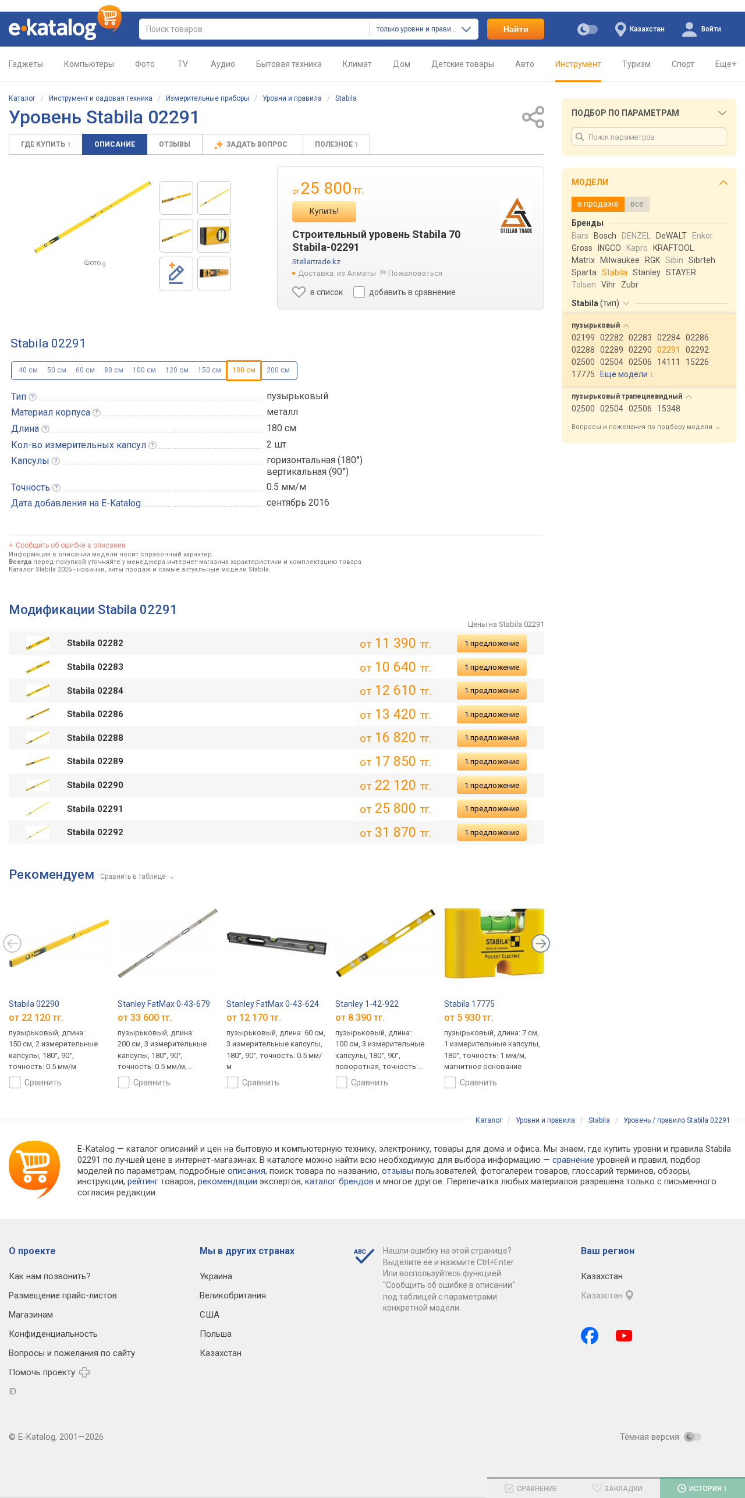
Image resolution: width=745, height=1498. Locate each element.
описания (246, 1171)
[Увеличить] (92, 217)
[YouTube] (624, 1335)
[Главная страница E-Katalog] (65, 29)
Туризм (636, 64)
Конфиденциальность (53, 1334)
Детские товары (462, 64)
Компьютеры (89, 64)
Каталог (22, 98)
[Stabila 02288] (176, 236)
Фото (145, 64)
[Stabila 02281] (214, 236)
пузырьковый (297, 396)
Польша (216, 1334)
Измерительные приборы (207, 98)
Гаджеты (26, 64)
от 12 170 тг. (253, 1017)
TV (183, 64)
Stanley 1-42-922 (367, 1004)
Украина (216, 1276)
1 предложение (491, 643)
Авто (524, 64)
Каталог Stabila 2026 (40, 569)
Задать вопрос (257, 144)
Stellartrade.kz (316, 261)
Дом (401, 64)
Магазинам (31, 1314)
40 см (28, 370)
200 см (278, 370)
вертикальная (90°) (308, 471)
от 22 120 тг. (36, 1017)
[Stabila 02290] (214, 198)
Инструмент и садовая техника (100, 98)
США (209, 1314)
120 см (177, 370)
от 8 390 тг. (360, 1017)
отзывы (397, 1171)
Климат (357, 64)
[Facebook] (589, 1335)
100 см (144, 370)
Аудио (223, 64)
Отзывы (174, 144)
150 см (209, 370)
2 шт (276, 444)
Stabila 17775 (469, 1004)
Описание (114, 144)
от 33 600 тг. (145, 1017)
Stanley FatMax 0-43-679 (164, 1004)
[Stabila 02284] (214, 273)
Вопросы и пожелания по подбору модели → (646, 427)
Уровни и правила (292, 98)
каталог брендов (339, 1181)
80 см (113, 370)
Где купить (45, 144)
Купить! (324, 211)
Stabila (346, 98)
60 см (85, 370)
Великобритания (233, 1295)
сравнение (573, 1160)
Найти (515, 29)
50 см (56, 370)
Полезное (336, 144)
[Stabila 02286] (176, 198)
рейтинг (142, 1181)
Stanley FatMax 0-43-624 (272, 1004)
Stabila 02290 (34, 1004)
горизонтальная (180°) (315, 460)
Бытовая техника (289, 64)
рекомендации (227, 1181)
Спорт (683, 64)
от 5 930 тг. (469, 1017)
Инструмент (578, 64)
